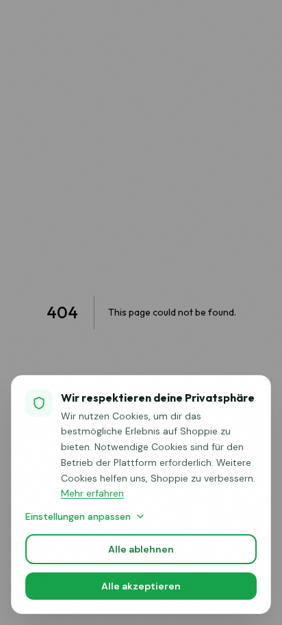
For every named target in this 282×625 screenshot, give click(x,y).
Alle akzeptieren (141, 586)
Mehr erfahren (92, 493)
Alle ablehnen (141, 549)
